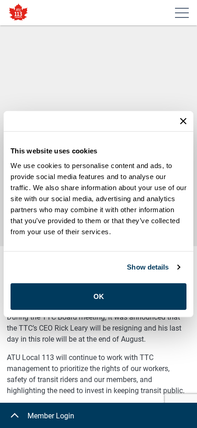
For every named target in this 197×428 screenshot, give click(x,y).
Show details (148, 267)
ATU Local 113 (18, 12)
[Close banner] (183, 121)
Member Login (50, 415)
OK (98, 296)
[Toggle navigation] (182, 13)
